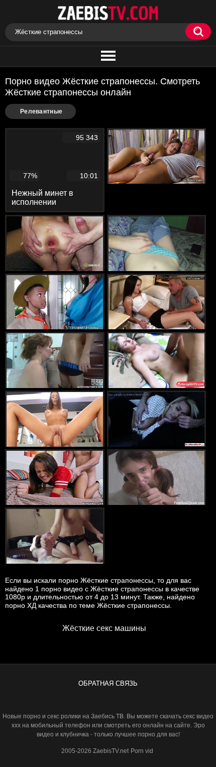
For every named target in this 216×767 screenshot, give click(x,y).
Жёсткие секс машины (104, 628)
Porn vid (142, 750)
